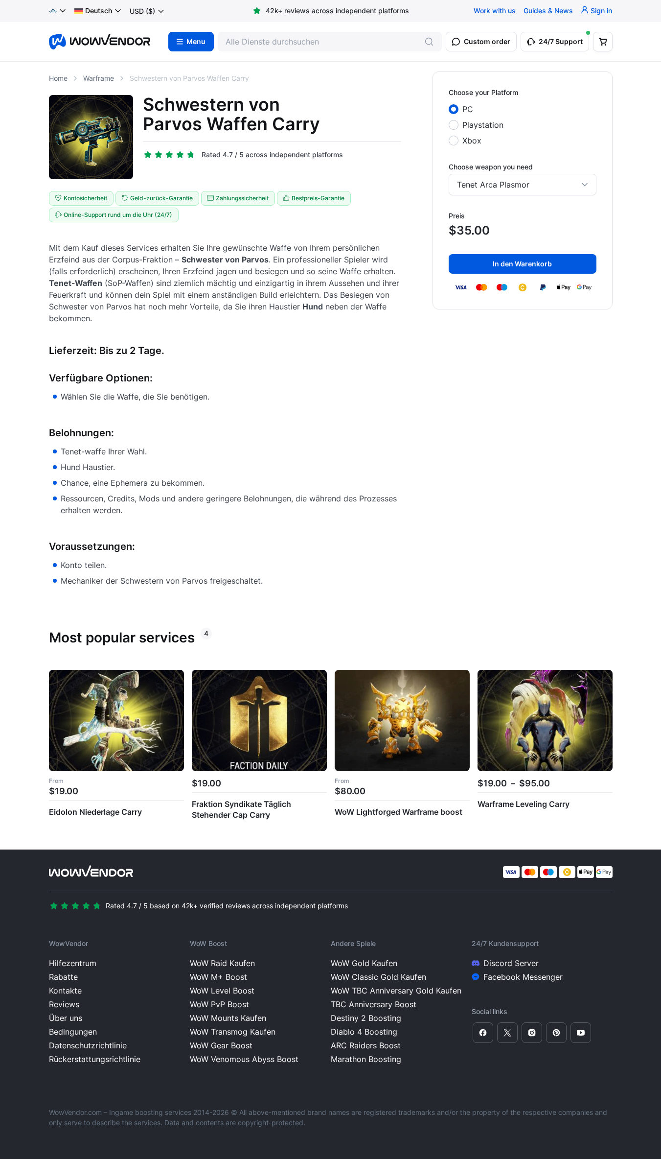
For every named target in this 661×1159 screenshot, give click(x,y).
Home (58, 78)
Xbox (471, 140)
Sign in (601, 11)
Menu (195, 42)
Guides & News (548, 11)
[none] (98, 11)
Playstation (482, 125)
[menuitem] (93, 11)
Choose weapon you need (491, 167)
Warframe (98, 78)
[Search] (429, 42)
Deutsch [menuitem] (98, 11)
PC (467, 109)
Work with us (495, 11)
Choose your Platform (483, 92)
